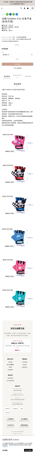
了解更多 (5, 446)
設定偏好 (5, 450)
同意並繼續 (28, 450)
